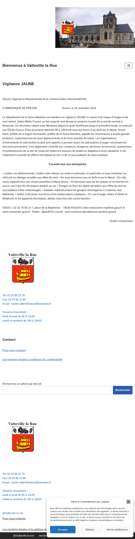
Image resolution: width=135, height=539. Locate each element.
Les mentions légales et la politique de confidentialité (33, 529)
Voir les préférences (117, 529)
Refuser (90, 529)
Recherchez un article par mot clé (21, 383)
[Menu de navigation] (129, 65)
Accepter (63, 529)
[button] (128, 501)
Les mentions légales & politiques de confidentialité (32, 359)
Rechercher (122, 390)
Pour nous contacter (14, 350)
